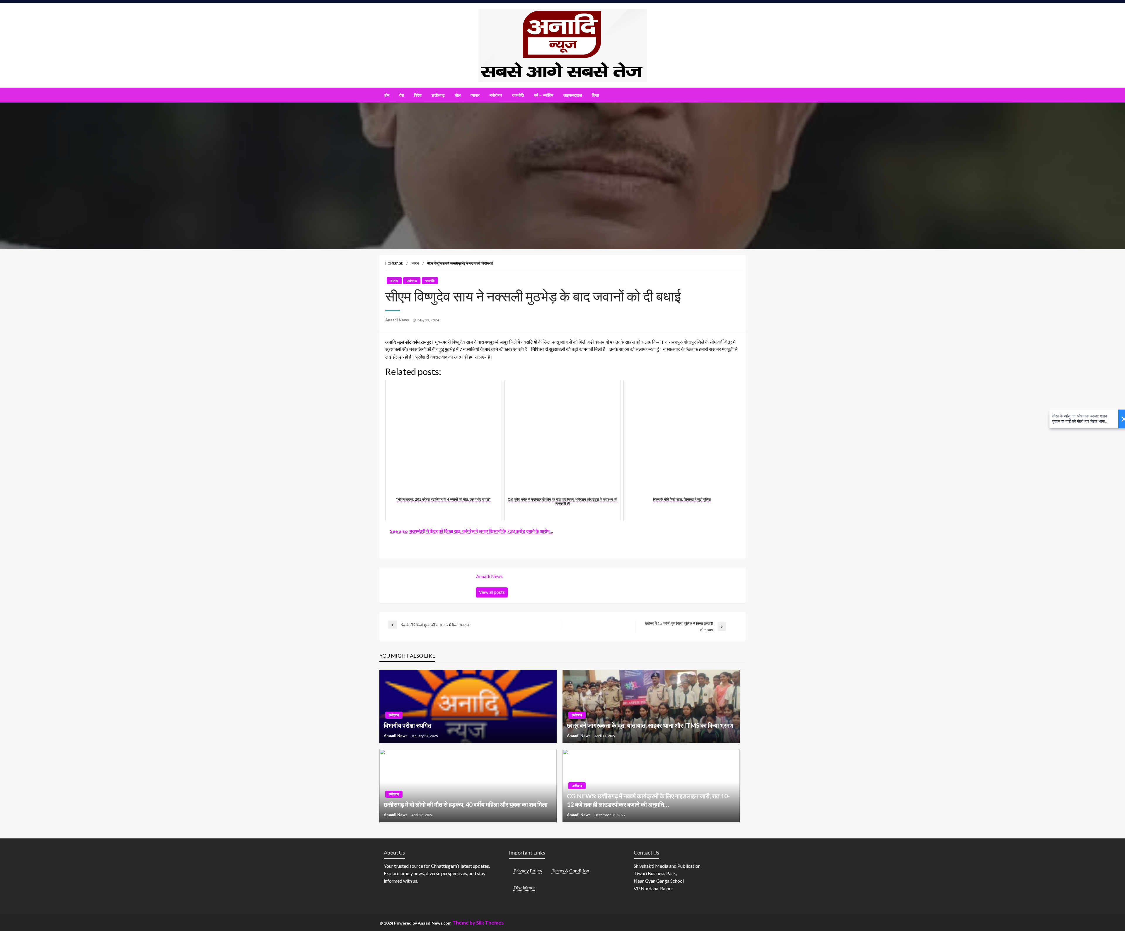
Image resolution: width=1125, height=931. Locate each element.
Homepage (394, 263)
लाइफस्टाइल (572, 95)
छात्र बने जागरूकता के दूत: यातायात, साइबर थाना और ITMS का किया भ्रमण (650, 725)
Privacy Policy (528, 870)
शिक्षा (595, 95)
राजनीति (518, 95)
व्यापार (475, 95)
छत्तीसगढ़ (438, 95)
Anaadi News (397, 320)
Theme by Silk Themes (478, 923)
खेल (458, 95)
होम (386, 95)
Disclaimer (524, 887)
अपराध (415, 263)
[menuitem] (386, 95)
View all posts (492, 592)
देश (401, 95)
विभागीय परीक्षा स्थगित (407, 725)
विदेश (418, 95)
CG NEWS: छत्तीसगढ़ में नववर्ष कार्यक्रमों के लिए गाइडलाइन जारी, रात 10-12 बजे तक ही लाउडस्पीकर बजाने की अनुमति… (648, 800)
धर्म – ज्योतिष (543, 95)
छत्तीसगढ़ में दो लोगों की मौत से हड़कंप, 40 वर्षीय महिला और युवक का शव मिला (466, 804)
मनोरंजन (496, 95)
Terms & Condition (570, 870)
